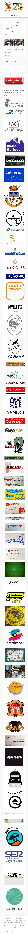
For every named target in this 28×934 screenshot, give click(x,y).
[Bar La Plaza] (15, 662)
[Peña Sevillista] (15, 717)
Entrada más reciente (9, 61)
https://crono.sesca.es (14, 49)
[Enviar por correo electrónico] (5, 52)
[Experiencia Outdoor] (15, 678)
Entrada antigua (20, 61)
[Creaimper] (15, 646)
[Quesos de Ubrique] (15, 696)
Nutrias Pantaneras (19, 932)
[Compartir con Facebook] (9, 52)
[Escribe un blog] (6, 52)
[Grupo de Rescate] (15, 625)
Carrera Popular (13, 55)
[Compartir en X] (8, 52)
